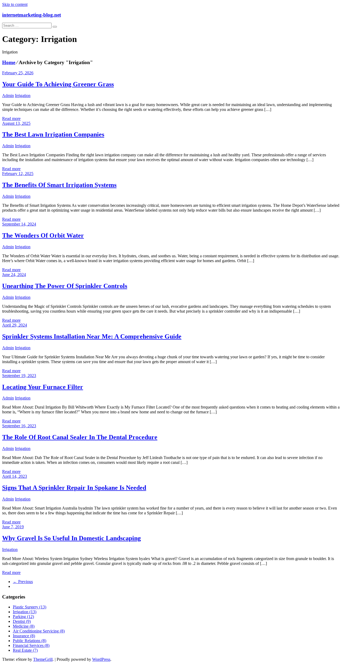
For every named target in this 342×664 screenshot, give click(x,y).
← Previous (23, 581)
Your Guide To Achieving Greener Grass (58, 84)
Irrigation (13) (24, 611)
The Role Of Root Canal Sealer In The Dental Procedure (79, 437)
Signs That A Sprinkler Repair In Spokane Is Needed (74, 487)
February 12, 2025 (17, 173)
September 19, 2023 (19, 375)
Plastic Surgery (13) (29, 607)
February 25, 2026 (17, 73)
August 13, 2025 (16, 123)
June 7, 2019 (13, 527)
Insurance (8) (24, 636)
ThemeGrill (43, 659)
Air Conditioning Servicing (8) (39, 631)
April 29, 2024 (14, 325)
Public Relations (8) (29, 640)
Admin (8, 95)
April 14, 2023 (14, 476)
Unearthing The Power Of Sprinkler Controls (64, 285)
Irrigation (22, 95)
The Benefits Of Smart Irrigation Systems (59, 184)
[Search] (55, 27)
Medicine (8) (23, 626)
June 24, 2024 (14, 274)
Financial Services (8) (31, 645)
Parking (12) (23, 616)
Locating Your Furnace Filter (42, 386)
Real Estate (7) (25, 650)
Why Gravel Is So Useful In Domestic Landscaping (71, 538)
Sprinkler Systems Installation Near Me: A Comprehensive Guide (91, 336)
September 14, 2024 (19, 224)
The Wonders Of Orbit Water (43, 235)
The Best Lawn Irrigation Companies (53, 134)
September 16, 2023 (19, 426)
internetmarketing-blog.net (31, 15)
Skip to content (15, 4)
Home (8, 62)
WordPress (101, 659)
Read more (11, 118)
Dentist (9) (22, 621)
